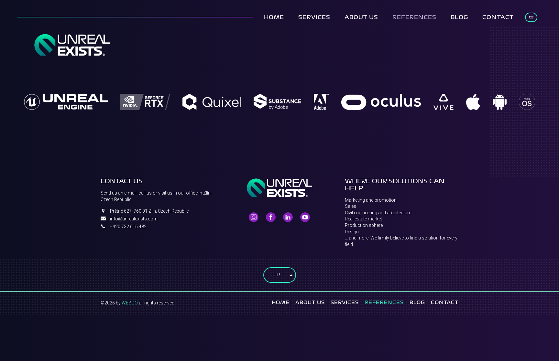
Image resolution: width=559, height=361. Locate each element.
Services (314, 17)
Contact (498, 17)
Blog (459, 17)
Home (274, 17)
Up (277, 274)
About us (361, 17)
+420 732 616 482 (128, 226)
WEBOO (130, 302)
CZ (531, 17)
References (414, 17)
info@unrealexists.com (134, 218)
